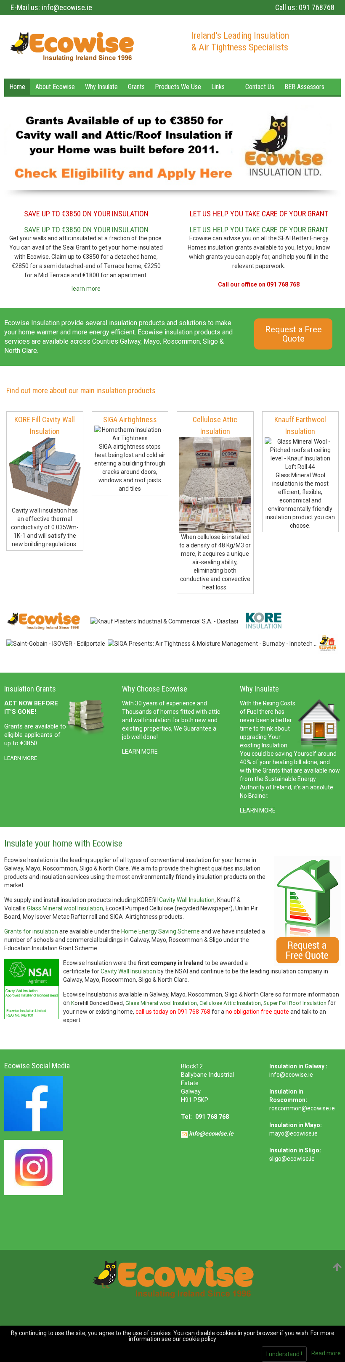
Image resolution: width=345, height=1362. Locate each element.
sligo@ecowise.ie (292, 1158)
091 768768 (316, 7)
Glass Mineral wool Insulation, (162, 1003)
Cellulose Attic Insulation (230, 1003)
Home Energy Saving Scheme (160, 931)
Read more (326, 1353)
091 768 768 (212, 1116)
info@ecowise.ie (67, 7)
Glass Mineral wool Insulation (65, 908)
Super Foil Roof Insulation (294, 1003)
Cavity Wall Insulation (187, 900)
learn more (86, 288)
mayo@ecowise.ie (293, 1133)
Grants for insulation (31, 931)
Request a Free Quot (293, 334)
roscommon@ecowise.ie (302, 1108)
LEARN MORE (140, 751)
